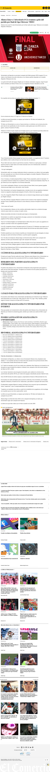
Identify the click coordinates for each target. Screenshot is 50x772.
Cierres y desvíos (31, 11)
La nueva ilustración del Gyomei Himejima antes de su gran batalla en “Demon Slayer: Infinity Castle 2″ (28, 692)
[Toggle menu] (1, 8)
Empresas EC (18, 11)
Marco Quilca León (4, 592)
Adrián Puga (3, 672)
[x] (24, 744)
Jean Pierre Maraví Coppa (24, 591)
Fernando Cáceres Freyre (5, 562)
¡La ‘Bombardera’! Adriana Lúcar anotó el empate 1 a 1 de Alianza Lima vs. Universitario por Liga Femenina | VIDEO (9, 667)
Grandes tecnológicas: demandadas (9, 530)
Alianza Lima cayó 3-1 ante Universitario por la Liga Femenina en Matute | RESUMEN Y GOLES (9, 641)
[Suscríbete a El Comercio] (46, 8)
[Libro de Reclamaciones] (28, 750)
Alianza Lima (45, 438)
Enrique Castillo (22, 536)
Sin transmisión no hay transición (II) (9, 555)
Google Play (33, 746)
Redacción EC (3, 617)
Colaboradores (22, 553)
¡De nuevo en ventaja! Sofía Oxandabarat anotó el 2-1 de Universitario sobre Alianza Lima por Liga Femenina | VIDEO (28, 642)
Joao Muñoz (5, 64)
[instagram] (26, 744)
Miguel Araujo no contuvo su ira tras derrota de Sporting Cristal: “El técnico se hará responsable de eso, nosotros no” (28, 612)
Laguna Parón (38, 11)
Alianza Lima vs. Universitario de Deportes (32, 438)
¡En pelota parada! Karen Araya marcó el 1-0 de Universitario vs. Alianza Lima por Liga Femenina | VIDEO (27, 667)
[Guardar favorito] (45, 33)
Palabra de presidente (25, 530)
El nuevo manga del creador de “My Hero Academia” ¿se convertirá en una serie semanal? (9, 714)
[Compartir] (48, 33)
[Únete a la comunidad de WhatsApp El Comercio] (34, 33)
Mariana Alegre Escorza (24, 562)
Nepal (46, 11)
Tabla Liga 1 (24, 11)
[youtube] (28, 744)
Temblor (13, 11)
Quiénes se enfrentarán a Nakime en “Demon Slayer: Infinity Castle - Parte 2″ (9, 735)
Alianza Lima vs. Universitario (15, 438)
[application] (25, 418)
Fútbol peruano (3, 582)
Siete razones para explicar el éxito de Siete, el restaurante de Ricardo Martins (17, 491)
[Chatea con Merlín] (44, 8)
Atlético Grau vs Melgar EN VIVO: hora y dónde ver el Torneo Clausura (9, 611)
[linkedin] (30, 744)
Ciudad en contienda (25, 555)
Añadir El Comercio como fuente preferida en (38, 15)
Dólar (43, 11)
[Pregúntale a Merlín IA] (47, 764)
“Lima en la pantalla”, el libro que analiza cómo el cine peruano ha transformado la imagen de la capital (22, 500)
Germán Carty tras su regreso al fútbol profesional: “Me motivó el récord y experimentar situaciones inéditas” (28, 586)
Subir (46, 756)
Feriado (9, 11)
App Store (25, 746)
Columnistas (3, 527)
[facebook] (21, 744)
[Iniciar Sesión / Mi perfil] (49, 8)
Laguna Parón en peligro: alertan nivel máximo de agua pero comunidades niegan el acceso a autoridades (22, 483)
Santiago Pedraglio (4, 536)
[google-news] (32, 744)
